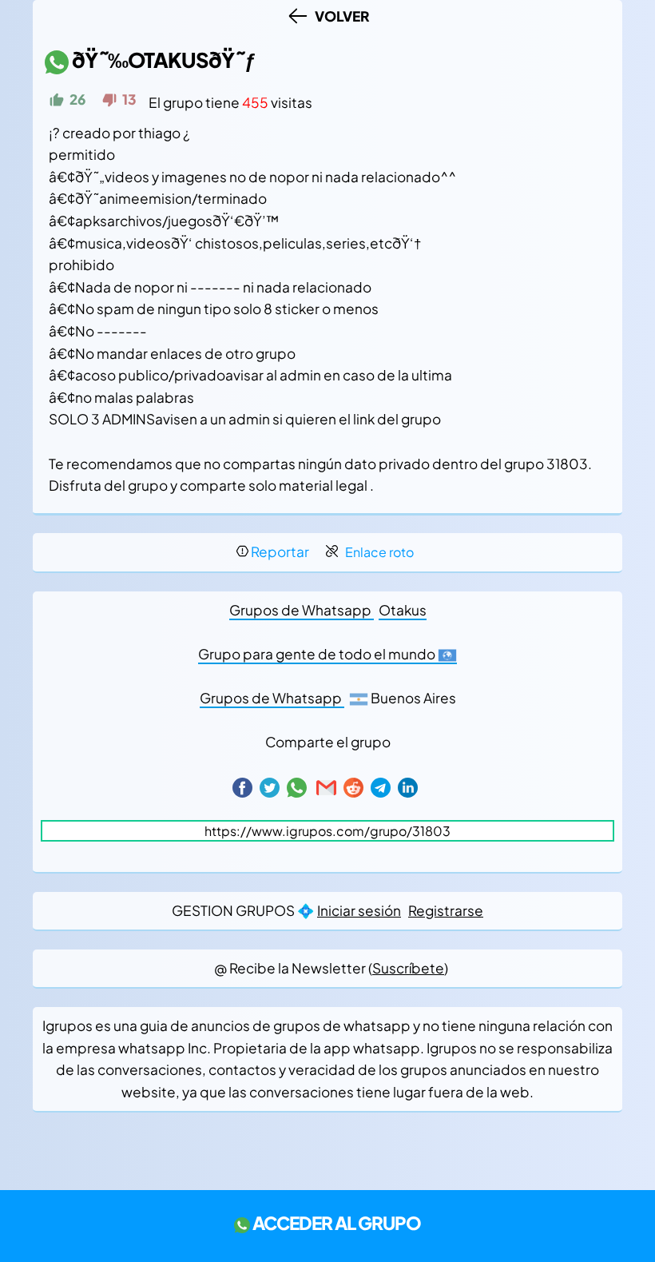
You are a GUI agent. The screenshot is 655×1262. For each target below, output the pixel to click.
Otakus (403, 610)
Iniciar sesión (359, 910)
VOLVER (340, 16)
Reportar (280, 551)
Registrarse (445, 910)
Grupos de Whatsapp (301, 610)
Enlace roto (379, 551)
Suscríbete (408, 968)
